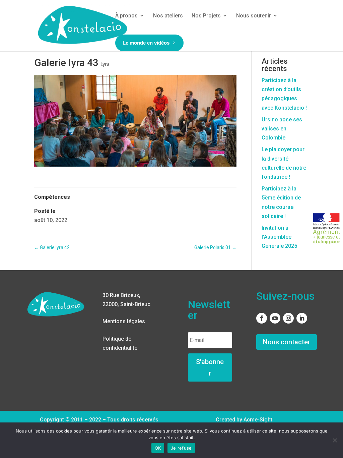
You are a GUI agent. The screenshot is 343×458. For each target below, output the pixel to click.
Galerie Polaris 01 (215, 247)
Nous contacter (286, 342)
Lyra (105, 64)
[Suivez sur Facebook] (261, 318)
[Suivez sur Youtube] (275, 318)
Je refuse (181, 448)
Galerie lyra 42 (52, 247)
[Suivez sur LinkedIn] (301, 318)
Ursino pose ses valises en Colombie (282, 128)
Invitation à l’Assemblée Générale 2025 (279, 237)
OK (158, 448)
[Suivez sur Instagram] (288, 318)
